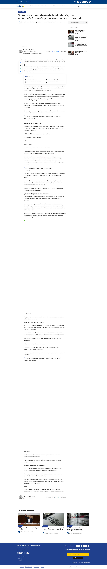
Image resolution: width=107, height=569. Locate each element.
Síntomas (52, 491)
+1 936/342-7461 (23, 553)
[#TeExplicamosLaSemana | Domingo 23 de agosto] (71, 32)
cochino (51, 489)
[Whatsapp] (90, 2)
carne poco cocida (42, 489)
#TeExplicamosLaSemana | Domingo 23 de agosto (28, 528)
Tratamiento (56, 491)
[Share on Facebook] (52, 52)
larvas (35, 491)
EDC (59, 489)
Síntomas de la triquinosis (32, 79)
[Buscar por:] (76, 22)
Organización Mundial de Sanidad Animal (44, 325)
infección (31, 491)
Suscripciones (36, 567)
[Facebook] (80, 2)
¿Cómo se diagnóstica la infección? (34, 81)
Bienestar (22, 11)
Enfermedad (26, 491)
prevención (43, 491)
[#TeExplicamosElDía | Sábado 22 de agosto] (71, 53)
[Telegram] (87, 2)
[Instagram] (78, 2)
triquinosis (62, 491)
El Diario (21, 531)
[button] (75, 2)
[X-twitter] (83, 2)
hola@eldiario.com (20, 556)
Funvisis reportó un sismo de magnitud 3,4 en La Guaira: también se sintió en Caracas (81, 37)
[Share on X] (54, 52)
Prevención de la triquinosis (52, 79)
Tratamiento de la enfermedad (53, 82)
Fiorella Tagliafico (27, 49)
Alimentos (31, 489)
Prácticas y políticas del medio (26, 567)
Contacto (42, 567)
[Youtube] (85, 2)
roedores (48, 491)
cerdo (48, 489)
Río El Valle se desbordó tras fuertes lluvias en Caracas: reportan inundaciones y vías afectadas (76, 529)
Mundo (76, 33)
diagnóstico (55, 489)
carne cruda (36, 489)
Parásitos (38, 491)
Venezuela (77, 40)
